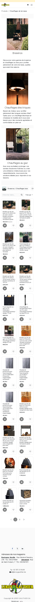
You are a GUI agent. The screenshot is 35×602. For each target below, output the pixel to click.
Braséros (17, 53)
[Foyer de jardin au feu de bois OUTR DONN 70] (9, 494)
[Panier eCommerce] (28, 5)
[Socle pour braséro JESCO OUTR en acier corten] (26, 494)
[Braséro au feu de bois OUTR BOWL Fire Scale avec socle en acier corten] (9, 463)
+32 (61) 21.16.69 (18, 570)
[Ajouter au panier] (5, 225)
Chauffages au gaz (17, 163)
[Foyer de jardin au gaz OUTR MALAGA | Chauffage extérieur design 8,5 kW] (9, 331)
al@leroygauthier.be (18, 572)
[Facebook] (12, 548)
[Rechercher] (21, 195)
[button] (29, 195)
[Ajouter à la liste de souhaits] (13, 225)
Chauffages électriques (17, 107)
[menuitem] (15, 188)
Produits (4, 11)
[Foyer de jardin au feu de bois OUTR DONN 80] (26, 463)
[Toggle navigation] (32, 5)
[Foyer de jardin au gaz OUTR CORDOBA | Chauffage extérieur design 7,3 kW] (9, 300)
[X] (17, 548)
